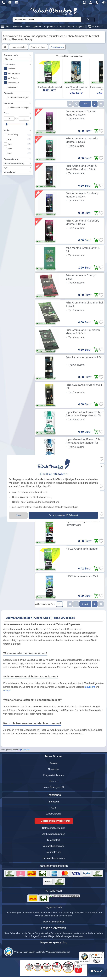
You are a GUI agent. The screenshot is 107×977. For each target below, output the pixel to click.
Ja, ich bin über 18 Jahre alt (63, 515)
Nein (18, 515)
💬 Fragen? (96, 971)
